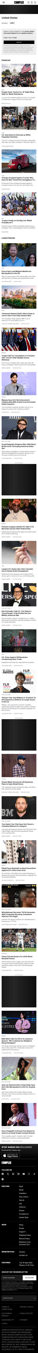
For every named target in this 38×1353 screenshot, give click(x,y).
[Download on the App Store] (11, 1154)
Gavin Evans (6, 189)
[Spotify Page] (3, 1179)
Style (21, 1186)
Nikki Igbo (5, 232)
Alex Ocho (5, 412)
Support (22, 1232)
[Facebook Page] (3, 1174)
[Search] (28, 2)
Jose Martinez (7, 281)
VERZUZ (22, 1207)
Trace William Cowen (9, 924)
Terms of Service (20, 52)
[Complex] (19, 2)
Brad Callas (6, 103)
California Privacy (7, 1314)
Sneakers (22, 1193)
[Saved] (32, 2)
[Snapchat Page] (29, 1174)
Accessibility (8, 1320)
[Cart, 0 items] (35, 2)
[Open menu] (4, 2)
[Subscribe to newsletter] (29, 1277)
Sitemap (23, 1320)
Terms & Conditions (7, 1308)
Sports (21, 1200)
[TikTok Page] (34, 1174)
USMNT (12, 23)
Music (21, 1190)
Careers (22, 1252)
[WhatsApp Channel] (13, 1174)
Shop (21, 1225)
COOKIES (4, 1323)
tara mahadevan (7, 146)
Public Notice (26, 1313)
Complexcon (24, 1214)
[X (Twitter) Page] (8, 1174)
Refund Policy (24, 1239)
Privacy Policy (8, 52)
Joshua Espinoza (7, 880)
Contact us (23, 1255)
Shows (21, 1210)
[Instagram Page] (18, 1174)
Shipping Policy (25, 1235)
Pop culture (23, 1197)
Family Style (23, 1217)
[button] (19, 1298)
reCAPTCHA (21, 50)
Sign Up (19, 42)
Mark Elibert (6, 368)
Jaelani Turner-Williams (10, 324)
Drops (21, 1228)
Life (3, 90)
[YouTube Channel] (24, 1174)
